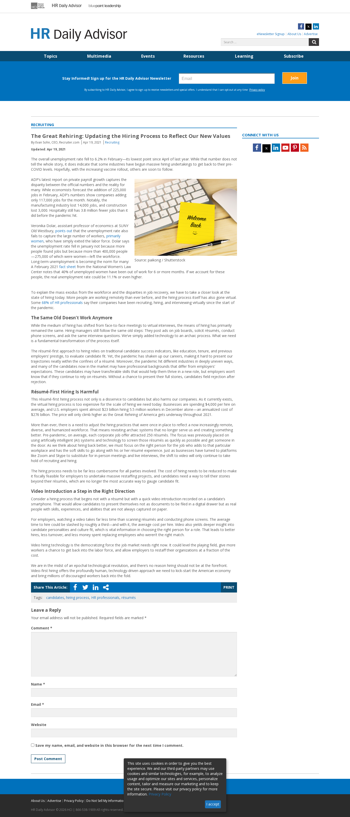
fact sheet (67, 266)
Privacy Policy (74, 801)
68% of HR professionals (62, 302)
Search (314, 42)
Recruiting (112, 142)
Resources (193, 56)
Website (38, 724)
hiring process (77, 597)
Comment (41, 628)
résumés (128, 597)
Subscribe (294, 56)
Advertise (311, 34)
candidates (55, 597)
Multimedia (99, 56)
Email (37, 704)
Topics (50, 56)
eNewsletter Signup (271, 34)
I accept (212, 804)
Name (38, 684)
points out (63, 230)
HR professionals (105, 597)
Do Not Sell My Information (105, 801)
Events (148, 56)
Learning (244, 56)
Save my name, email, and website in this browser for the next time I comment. (109, 745)
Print (228, 587)
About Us (294, 34)
